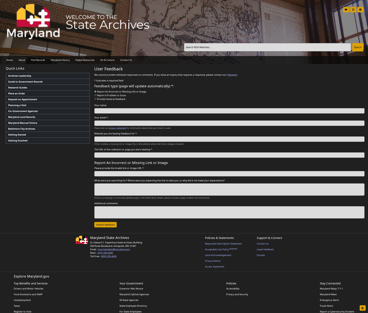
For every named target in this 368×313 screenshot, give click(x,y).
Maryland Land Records (21, 117)
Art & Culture (107, 60)
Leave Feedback (265, 249)
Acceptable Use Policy (221, 249)
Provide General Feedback (111, 99)
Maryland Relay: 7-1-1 (331, 288)
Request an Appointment (22, 99)
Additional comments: (106, 203)
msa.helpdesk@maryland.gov (114, 249)
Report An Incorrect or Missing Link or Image (121, 91)
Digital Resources (84, 60)
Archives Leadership (19, 75)
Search (358, 47)
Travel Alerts (326, 305)
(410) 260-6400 (105, 252)
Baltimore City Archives (21, 128)
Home (9, 60)
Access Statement (214, 266)
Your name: (100, 105)
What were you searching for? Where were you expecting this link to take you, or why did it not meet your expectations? (159, 180)
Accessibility (232, 288)
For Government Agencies (23, 111)
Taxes (17, 305)
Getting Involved (17, 140)
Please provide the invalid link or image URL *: (119, 168)
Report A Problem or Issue (111, 95)
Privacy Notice (212, 260)
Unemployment (22, 300)
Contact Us (126, 60)
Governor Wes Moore (131, 288)
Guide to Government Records (25, 81)
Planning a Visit (17, 105)
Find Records (38, 60)
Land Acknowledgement (218, 255)
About (22, 60)
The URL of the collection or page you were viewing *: (123, 149)
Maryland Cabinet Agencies (134, 294)
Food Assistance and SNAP (28, 294)
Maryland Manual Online (22, 122)
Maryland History (60, 60)
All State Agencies (129, 300)
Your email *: (101, 117)
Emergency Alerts (329, 300)
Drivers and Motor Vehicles (28, 288)
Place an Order (16, 93)
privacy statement (117, 128)
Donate (261, 255)
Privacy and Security (237, 294)
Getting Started (17, 134)
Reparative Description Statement (223, 243)
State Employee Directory (133, 305)
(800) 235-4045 (109, 256)
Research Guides (17, 87)
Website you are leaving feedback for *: (115, 133)
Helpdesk (232, 74)
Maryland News (328, 294)
